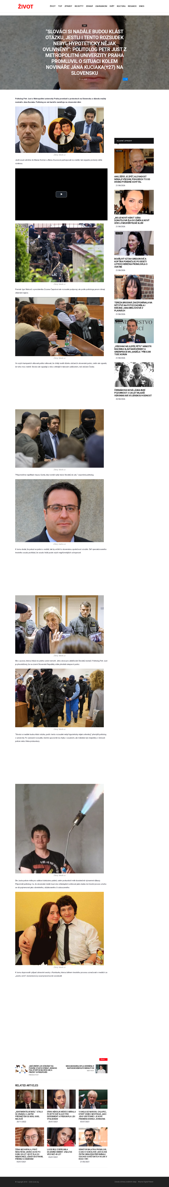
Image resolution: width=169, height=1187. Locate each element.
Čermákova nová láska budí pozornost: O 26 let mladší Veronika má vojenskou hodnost (133, 393)
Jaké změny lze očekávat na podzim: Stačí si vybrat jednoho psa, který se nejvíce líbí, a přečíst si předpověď (43, 1070)
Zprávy (68, 6)
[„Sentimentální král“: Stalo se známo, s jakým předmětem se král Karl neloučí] (29, 1099)
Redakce (132, 6)
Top (60, 6)
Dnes (141, 6)
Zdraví (89, 6)
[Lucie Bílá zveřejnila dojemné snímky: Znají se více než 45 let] (61, 1137)
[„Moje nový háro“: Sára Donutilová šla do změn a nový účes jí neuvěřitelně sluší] (134, 202)
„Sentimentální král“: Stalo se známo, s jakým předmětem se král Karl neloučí (29, 1115)
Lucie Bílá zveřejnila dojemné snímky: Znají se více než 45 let (59, 1151)
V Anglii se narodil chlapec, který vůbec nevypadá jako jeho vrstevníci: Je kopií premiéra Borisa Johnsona (93, 1115)
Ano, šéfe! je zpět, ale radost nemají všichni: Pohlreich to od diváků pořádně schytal (132, 179)
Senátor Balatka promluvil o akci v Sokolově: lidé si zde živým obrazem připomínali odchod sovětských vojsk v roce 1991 (93, 1154)
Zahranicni (101, 6)
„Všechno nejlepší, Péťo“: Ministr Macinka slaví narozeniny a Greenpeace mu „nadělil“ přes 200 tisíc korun (132, 350)
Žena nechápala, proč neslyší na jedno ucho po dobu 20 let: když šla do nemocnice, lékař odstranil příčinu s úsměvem (29, 1154)
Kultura (121, 6)
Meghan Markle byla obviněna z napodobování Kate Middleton (80, 1068)
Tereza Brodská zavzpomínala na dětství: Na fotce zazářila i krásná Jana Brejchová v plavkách (133, 306)
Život (53, 6)
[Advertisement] (61, 389)
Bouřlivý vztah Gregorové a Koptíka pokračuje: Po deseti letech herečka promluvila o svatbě (130, 262)
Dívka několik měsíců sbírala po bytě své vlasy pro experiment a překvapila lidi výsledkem (61, 1115)
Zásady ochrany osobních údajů (125, 1182)
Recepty (79, 6)
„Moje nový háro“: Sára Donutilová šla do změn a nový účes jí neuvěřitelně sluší (131, 220)
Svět (112, 6)
